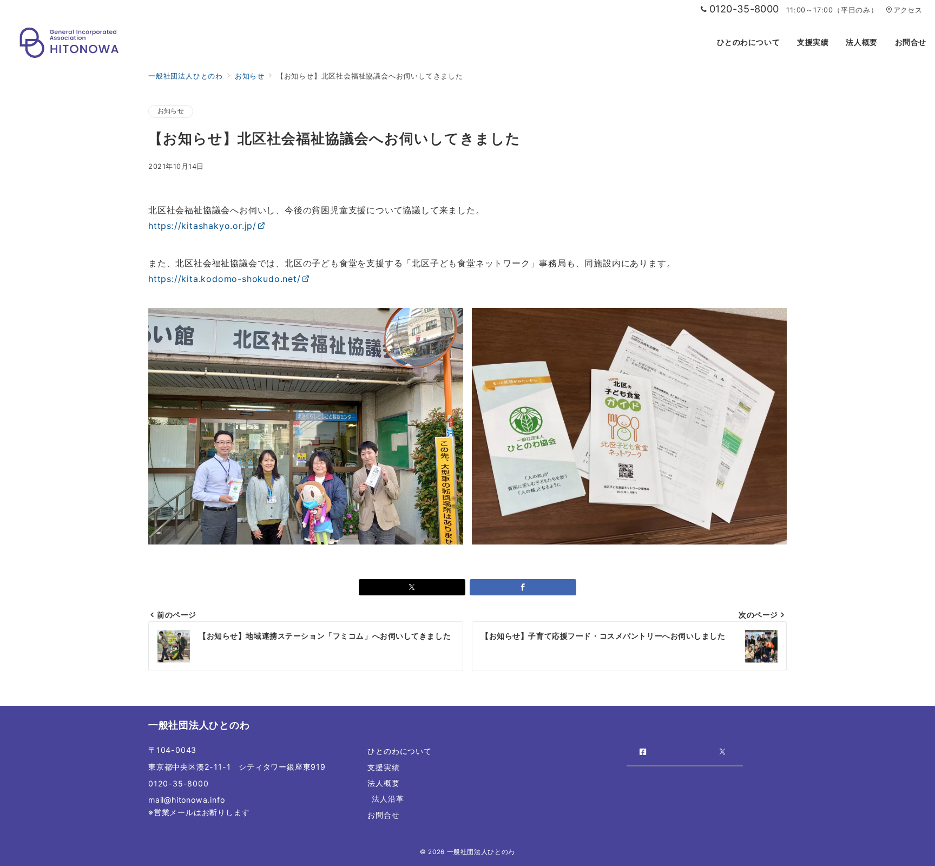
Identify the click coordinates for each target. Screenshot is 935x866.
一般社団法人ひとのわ (481, 852)
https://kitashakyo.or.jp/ (202, 225)
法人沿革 (388, 798)
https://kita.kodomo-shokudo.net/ (224, 278)
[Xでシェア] (412, 587)
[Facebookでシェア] (523, 587)
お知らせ (170, 111)
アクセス (907, 10)
